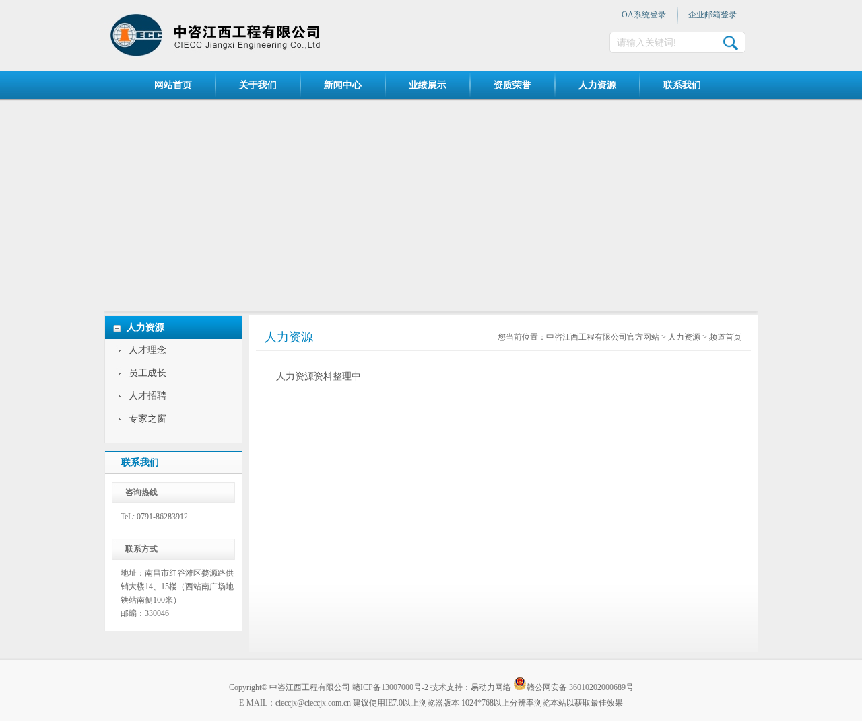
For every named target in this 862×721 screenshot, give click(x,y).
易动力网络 (491, 687)
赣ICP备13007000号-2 (390, 687)
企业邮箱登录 (712, 15)
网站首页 (173, 85)
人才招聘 (147, 396)
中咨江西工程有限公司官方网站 (602, 337)
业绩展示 (427, 85)
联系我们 (682, 85)
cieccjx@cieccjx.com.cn (313, 703)
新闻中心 (343, 85)
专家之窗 (147, 419)
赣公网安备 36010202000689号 (580, 686)
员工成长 (147, 373)
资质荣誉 (512, 85)
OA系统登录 (644, 15)
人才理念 (147, 350)
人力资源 (597, 85)
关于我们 (258, 85)
